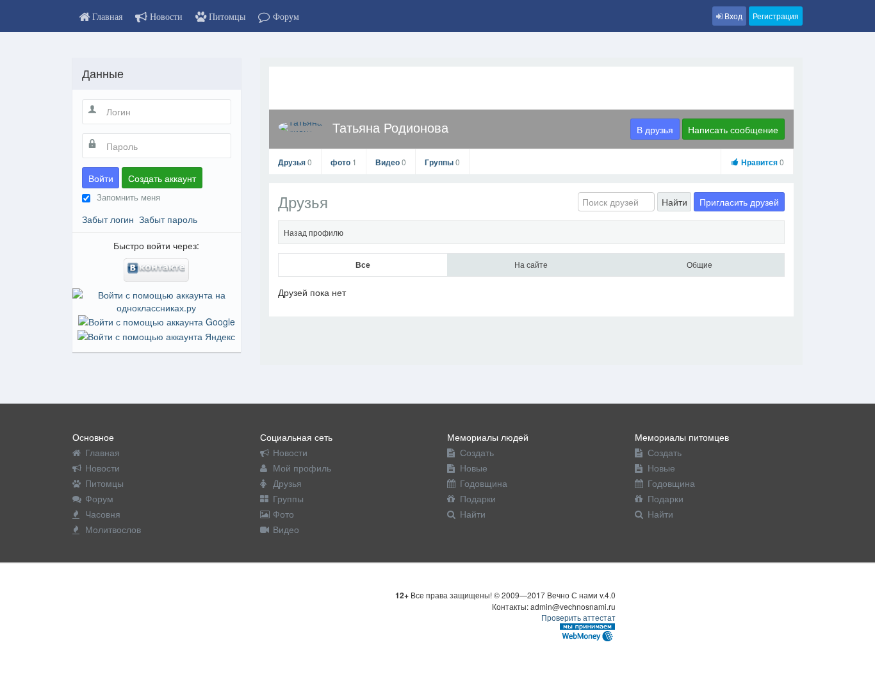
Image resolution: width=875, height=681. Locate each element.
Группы (442, 162)
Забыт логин (108, 219)
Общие (699, 264)
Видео (390, 162)
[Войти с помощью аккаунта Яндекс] (156, 334)
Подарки (478, 498)
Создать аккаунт (162, 178)
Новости (102, 467)
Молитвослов (113, 529)
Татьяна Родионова (390, 127)
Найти (674, 201)
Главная (102, 452)
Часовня (102, 513)
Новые (473, 467)
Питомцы (104, 483)
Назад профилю (313, 232)
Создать (477, 452)
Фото (283, 513)
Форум (99, 498)
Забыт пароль (168, 219)
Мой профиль (302, 467)
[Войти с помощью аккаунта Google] (156, 320)
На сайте (531, 264)
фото (344, 162)
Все (363, 264)
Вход (732, 15)
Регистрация (776, 15)
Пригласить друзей (739, 201)
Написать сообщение (733, 129)
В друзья (655, 129)
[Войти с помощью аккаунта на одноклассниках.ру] (156, 299)
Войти (100, 178)
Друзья (295, 162)
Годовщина (483, 483)
